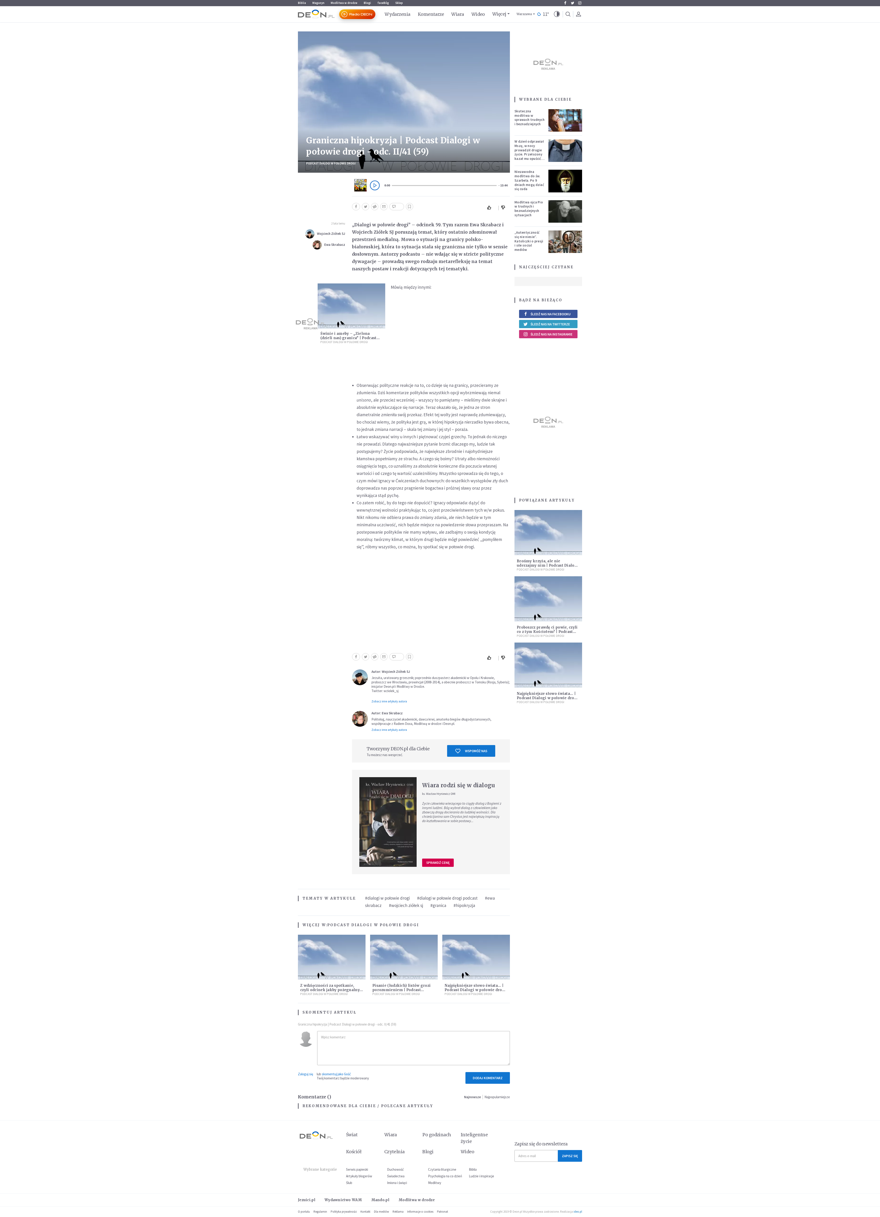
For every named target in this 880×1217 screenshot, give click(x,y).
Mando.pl (380, 1200)
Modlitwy (434, 1183)
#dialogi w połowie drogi (387, 898)
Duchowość (395, 1169)
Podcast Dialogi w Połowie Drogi (331, 163)
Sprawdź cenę (438, 862)
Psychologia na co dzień (445, 1176)
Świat (352, 1134)
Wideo (478, 14)
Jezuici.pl (306, 1200)
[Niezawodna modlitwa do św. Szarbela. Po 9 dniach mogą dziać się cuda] (565, 181)
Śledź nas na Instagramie (551, 334)
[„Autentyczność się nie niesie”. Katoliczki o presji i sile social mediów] (565, 241)
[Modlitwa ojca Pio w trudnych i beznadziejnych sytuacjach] (565, 211)
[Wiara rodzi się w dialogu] (388, 822)
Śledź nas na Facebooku (551, 314)
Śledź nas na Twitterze (550, 324)
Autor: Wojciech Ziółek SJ (390, 671)
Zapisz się (570, 1156)
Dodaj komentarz (488, 1078)
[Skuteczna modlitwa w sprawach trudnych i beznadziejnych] (565, 120)
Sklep (399, 3)
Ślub (349, 1183)
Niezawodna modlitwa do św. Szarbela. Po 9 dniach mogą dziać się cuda (529, 180)
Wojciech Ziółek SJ (331, 233)
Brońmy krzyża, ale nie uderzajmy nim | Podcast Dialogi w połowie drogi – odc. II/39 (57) (547, 565)
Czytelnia (394, 1151)
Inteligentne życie (474, 1138)
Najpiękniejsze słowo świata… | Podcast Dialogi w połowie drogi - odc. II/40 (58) (475, 989)
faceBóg (383, 3)
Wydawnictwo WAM (343, 1200)
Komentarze (431, 14)
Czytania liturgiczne (442, 1169)
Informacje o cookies (420, 1212)
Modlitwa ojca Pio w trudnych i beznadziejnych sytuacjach (528, 208)
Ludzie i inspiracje (481, 1176)
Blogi (367, 3)
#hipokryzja (464, 905)
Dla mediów (381, 1212)
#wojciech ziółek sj (406, 905)
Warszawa (524, 14)
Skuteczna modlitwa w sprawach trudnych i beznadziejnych (529, 117)
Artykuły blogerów (359, 1176)
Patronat (442, 1212)
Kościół (353, 1151)
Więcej (499, 14)
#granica (438, 905)
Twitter (572, 3)
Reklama (398, 1212)
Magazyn (318, 3)
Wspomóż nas (476, 751)
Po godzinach (436, 1134)
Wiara (457, 14)
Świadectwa (395, 1176)
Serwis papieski (357, 1169)
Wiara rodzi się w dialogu (458, 785)
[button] (556, 14)
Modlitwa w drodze (344, 3)
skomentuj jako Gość (336, 1074)
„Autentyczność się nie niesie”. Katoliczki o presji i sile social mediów (528, 241)
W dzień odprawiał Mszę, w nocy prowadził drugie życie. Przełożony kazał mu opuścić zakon (529, 152)
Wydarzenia (397, 14)
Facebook (565, 3)
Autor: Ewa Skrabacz (387, 713)
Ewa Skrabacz (334, 244)
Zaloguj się (305, 1074)
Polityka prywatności (344, 1212)
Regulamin (320, 1212)
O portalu (304, 1212)
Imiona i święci (397, 1183)
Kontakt (365, 1212)
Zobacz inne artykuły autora (389, 701)
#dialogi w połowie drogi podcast (447, 898)
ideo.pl (578, 1212)
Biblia (302, 3)
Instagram (580, 3)
